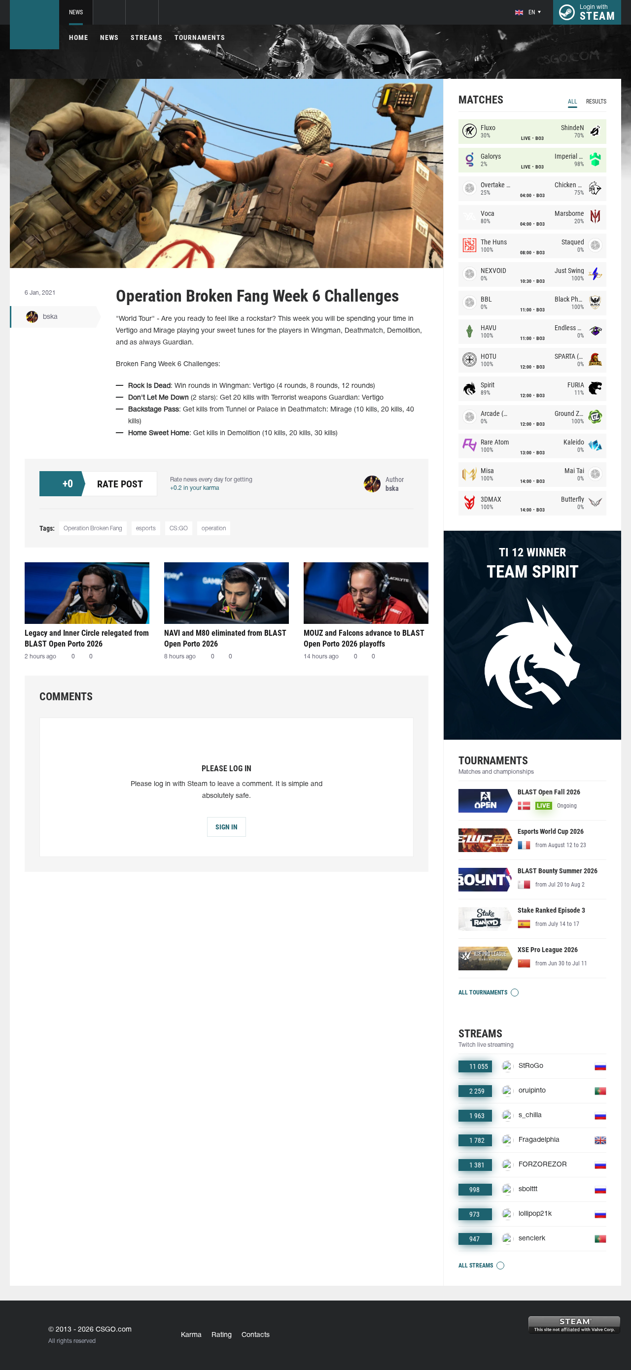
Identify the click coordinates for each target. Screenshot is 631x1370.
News (76, 12)
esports (146, 528)
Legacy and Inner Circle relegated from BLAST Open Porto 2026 (87, 638)
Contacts (256, 1335)
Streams (147, 37)
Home (78, 37)
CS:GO (179, 528)
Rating (221, 1335)
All (572, 101)
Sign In (226, 827)
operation (214, 528)
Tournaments (200, 37)
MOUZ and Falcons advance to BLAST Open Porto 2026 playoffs (364, 638)
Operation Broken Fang (93, 528)
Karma (191, 1335)
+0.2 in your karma (194, 488)
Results (596, 101)
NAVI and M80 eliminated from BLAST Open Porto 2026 (225, 638)
